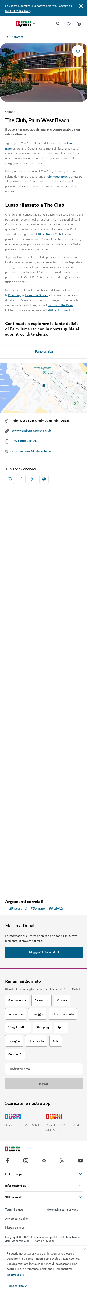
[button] (17, 1286)
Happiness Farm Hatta (27, 672)
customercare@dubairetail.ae (32, 451)
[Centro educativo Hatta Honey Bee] (44, 809)
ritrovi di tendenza (30, 334)
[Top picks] (69, 23)
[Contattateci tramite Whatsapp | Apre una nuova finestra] (9, 479)
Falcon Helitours (22, 573)
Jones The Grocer (36, 295)
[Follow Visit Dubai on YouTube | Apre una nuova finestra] (80, 1160)
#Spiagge (38, 909)
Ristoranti (17, 36)
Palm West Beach (57, 176)
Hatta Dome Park (23, 760)
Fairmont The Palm (60, 305)
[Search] (58, 24)
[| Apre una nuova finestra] (25, 1160)
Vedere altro (44, 885)
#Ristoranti (18, 909)
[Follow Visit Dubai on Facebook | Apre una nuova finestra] (7, 1160)
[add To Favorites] (78, 51)
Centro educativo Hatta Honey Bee (36, 849)
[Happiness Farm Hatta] (44, 632)
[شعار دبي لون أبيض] (17, 1149)
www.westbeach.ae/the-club (31, 430)
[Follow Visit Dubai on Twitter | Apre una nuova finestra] (62, 1160)
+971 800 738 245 (25, 441)
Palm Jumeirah (23, 329)
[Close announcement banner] (81, 5)
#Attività (56, 909)
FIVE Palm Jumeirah (60, 310)
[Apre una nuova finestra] (21, 479)
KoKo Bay (14, 295)
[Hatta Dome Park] (44, 721)
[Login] (79, 23)
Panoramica (44, 352)
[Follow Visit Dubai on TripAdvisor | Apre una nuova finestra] (44, 1160)
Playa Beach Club (49, 234)
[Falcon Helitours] (44, 534)
